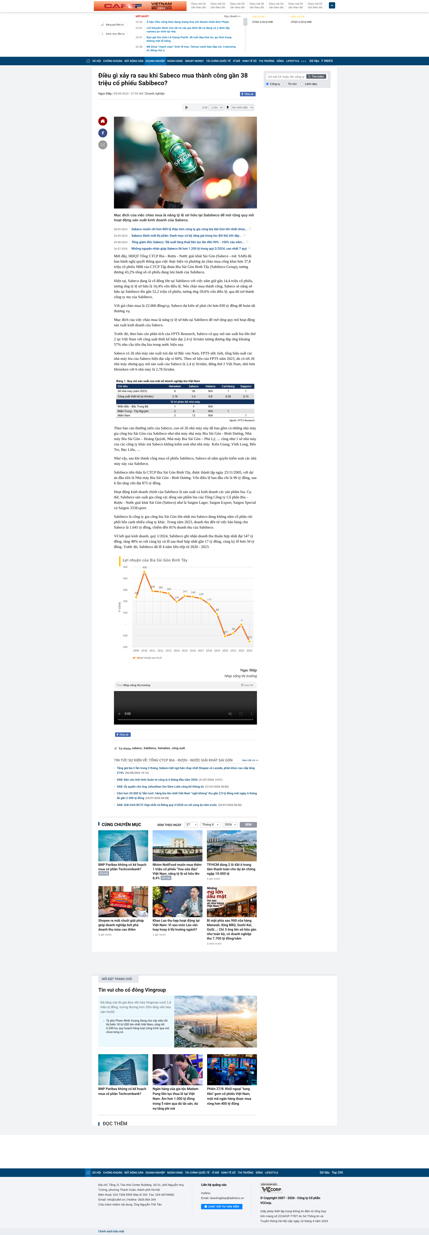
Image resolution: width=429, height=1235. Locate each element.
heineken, (164, 748)
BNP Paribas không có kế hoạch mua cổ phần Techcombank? (122, 867)
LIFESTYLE (292, 61)
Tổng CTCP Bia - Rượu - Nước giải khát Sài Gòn (191, 760)
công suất (178, 748)
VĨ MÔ (236, 61)
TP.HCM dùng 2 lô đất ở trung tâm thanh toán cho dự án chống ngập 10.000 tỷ (231, 869)
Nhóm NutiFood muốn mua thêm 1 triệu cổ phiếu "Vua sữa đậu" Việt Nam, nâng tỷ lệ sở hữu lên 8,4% (177, 871)
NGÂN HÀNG (175, 61)
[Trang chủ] (88, 61)
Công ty (275, 84)
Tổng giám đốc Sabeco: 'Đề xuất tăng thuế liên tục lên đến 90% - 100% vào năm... (188, 242)
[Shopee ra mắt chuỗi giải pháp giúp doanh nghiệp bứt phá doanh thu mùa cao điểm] (123, 901)
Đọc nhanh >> (232, 16)
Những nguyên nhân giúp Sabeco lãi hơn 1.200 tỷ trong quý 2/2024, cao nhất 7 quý (189, 249)
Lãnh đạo (311, 84)
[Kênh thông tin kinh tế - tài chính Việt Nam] (140, 6)
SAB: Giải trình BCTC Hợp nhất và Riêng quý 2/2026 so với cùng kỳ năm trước (179, 805)
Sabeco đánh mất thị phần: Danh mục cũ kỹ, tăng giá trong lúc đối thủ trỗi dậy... (187, 236)
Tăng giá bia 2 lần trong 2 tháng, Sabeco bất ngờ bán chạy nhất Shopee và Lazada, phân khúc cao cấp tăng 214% (186, 771)
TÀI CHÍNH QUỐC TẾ (218, 61)
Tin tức (292, 84)
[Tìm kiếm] (316, 76)
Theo (184, 685)
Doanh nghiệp (154, 93)
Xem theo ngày (169, 825)
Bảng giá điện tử (115, 24)
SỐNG (280, 61)
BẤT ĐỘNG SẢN (133, 61)
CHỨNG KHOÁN (112, 61)
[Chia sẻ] (102, 133)
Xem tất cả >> (250, 760)
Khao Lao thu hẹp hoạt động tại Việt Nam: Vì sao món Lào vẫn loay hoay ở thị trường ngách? (176, 925)
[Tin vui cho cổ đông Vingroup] (215, 1021)
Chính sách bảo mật (111, 1231)
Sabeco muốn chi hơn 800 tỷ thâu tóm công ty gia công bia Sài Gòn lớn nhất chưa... (190, 229)
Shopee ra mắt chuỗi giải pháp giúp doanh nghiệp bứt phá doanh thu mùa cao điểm (121, 925)
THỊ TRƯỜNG (266, 61)
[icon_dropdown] (332, 5)
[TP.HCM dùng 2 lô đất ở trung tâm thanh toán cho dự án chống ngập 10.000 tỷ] (232, 845)
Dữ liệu (314, 61)
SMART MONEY (194, 61)
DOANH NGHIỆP (155, 61)
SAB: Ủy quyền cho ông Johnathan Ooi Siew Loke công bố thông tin (173, 786)
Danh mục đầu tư (115, 33)
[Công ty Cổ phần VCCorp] (295, 1187)
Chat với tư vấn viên (223, 1206)
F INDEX (327, 61)
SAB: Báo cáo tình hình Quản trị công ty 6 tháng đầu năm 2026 (169, 780)
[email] (102, 144)
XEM (248, 824)
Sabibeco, (150, 748)
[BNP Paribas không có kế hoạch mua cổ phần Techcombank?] (123, 845)
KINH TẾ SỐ (249, 61)
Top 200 (337, 1172)
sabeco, (137, 748)
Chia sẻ (248, 94)
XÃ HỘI (96, 61)
